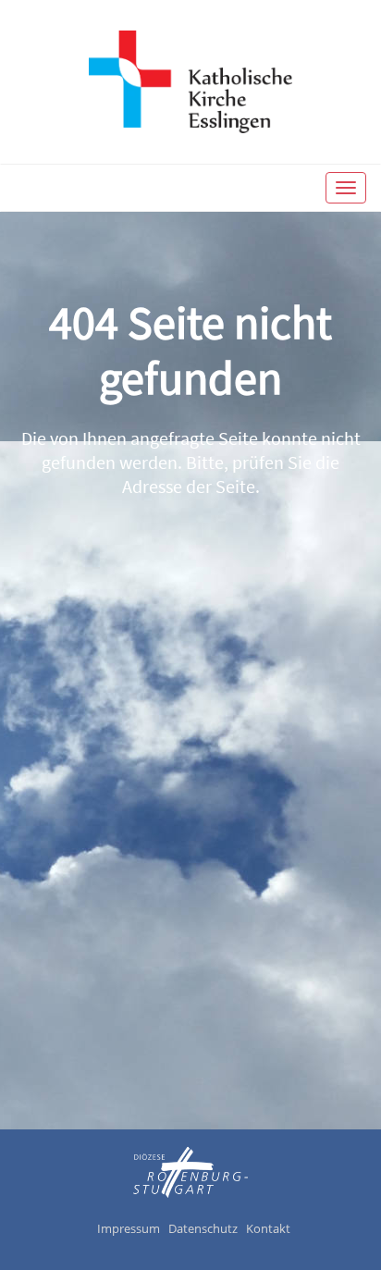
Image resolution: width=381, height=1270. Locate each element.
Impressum (128, 1228)
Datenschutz (203, 1228)
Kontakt (268, 1228)
